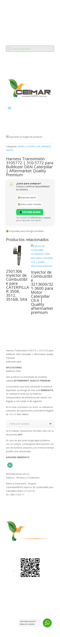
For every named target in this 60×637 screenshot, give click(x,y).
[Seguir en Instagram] (14, 548)
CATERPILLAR (33, 146)
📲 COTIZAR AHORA (29, 212)
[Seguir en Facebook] (8, 548)
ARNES (21, 146)
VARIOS (10, 150)
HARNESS (46, 146)
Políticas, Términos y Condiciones (23, 477)
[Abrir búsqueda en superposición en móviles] (30, 49)
